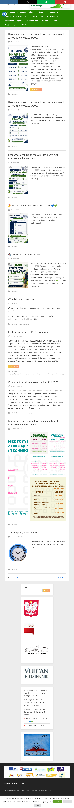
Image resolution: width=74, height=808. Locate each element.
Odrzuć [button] (37, 805)
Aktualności (21, 12)
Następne (61, 577)
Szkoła (30, 12)
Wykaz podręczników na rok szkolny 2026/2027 (33, 382)
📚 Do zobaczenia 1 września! (24, 254)
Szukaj (26, 587)
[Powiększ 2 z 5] (63, 434)
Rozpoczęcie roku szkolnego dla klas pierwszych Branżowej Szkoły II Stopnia (37, 712)
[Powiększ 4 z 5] (63, 457)
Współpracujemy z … (12, 25)
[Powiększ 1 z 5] (45, 434)
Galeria (52, 16)
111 (18, 577)
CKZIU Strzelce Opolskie (14, 5)
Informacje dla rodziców (26, 413)
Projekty (8, 16)
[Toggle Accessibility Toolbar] (4, 14)
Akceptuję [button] (58, 802)
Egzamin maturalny (25, 324)
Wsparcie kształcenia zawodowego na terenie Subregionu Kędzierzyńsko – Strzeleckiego (36, 374)
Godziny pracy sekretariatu (22, 532)
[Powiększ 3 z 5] (45, 457)
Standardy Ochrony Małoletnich (37, 21)
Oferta (41, 12)
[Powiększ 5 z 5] (63, 479)
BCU (24, 25)
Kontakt (54, 21)
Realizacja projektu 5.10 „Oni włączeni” (28, 332)
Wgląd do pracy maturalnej (22, 299)
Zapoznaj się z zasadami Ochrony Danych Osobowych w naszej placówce (27, 790)
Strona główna (10, 12)
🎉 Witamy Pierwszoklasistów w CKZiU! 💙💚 (32, 205)
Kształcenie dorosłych (37, 16)
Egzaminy (19, 16)
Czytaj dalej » (37, 89)
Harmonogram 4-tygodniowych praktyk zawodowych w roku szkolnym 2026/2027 (35, 693)
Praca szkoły (53, 12)
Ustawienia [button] (67, 802)
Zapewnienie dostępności (14, 21)
